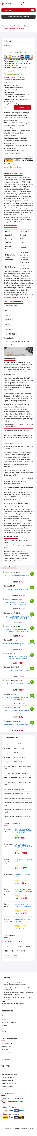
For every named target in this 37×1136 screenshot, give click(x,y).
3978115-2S (9, 315)
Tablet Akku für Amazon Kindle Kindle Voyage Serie (17, 768)
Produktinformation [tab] (12, 164)
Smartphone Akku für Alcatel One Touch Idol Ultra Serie (17, 811)
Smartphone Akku (6, 1059)
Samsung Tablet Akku (8, 1080)
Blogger (3, 1004)
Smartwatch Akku (6, 1043)
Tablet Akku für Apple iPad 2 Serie (14, 789)
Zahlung (3, 1019)
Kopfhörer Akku (6, 1046)
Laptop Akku (16, 26)
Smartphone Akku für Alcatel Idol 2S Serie (17, 816)
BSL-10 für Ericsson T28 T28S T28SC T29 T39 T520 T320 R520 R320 (23, 831)
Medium (9, 1004)
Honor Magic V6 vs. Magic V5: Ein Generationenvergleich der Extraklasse (14, 983)
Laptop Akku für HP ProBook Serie (14, 757)
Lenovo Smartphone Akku (9, 1074)
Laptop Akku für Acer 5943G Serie (14, 744)
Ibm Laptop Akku (6, 1071)
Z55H (15, 956)
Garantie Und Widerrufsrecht (9, 1022)
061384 (20, 946)
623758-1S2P (9, 946)
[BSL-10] (8, 830)
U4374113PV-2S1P (11, 306)
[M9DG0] (8, 874)
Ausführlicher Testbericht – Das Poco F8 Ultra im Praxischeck (17, 998)
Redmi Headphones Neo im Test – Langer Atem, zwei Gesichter (17, 988)
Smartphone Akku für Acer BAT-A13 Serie (16, 794)
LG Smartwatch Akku (7, 1077)
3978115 (7, 310)
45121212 (8, 320)
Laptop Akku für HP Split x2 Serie (14, 762)
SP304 (7, 956)
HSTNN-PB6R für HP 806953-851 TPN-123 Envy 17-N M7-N (23, 846)
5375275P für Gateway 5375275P (18, 589)
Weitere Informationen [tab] (13, 167)
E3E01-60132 (9, 951)
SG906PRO (8, 942)
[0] (21, 4)
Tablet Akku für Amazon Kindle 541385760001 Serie (18, 783)
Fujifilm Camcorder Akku (8, 1083)
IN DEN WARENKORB (23, 107)
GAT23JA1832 (13, 85)
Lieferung (4, 1025)
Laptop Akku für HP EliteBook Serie (14, 753)
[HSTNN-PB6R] (8, 845)
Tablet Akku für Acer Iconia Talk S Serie (16, 773)
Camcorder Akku (6, 1053)
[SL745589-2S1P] (8, 892)
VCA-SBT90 (21, 951)
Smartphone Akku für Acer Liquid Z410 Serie (17, 798)
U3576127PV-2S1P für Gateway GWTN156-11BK (18, 684)
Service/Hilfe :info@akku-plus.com (18, 16)
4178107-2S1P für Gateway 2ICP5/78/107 (18, 670)
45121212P (8, 325)
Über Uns (4, 1016)
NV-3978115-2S (10, 334)
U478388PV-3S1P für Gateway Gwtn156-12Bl (18, 724)
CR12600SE (19, 942)
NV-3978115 (9, 329)
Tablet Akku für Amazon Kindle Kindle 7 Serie (17, 778)
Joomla (15, 1004)
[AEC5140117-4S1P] (8, 862)
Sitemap (3, 1031)
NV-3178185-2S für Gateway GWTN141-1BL (18, 576)
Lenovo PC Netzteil (7, 1086)
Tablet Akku (4, 1049)
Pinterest (21, 1004)
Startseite (4, 26)
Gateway (27, 26)
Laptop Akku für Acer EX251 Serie (14, 748)
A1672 (28, 946)
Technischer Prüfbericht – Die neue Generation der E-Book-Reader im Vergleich (18, 993)
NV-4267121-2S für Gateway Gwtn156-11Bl (18, 711)
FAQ (2, 1028)
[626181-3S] (8, 905)
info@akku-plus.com (15, 1101)
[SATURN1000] (8, 921)
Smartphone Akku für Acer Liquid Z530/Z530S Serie (18, 804)
